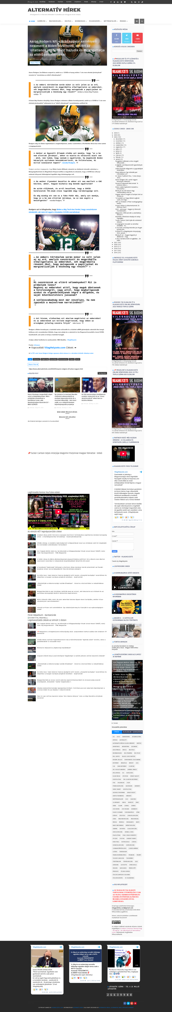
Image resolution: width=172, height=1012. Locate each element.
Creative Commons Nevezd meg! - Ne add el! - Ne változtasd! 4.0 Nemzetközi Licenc (127, 930)
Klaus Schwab (117, 812)
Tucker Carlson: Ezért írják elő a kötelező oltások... (128, 221)
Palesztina (116, 835)
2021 (115, 242)
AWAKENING (126, 736)
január (118, 159)
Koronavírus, (65, 59)
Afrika (115, 740)
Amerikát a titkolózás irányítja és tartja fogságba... (127, 217)
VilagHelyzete (71, 340)
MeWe (86, 2)
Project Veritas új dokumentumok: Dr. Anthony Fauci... (127, 206)
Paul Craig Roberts (129, 835)
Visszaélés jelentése (119, 727)
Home (33, 21)
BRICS (125, 750)
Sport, (71, 59)
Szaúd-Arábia (133, 848)
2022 (115, 137)
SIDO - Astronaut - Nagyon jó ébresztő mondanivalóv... (127, 210)
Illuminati (116, 802)
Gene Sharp (117, 789)
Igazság (133, 799)
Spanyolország (118, 845)
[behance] (135, 1)
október (118, 143)
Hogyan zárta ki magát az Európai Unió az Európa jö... (128, 195)
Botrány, (46, 59)
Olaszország (132, 828)
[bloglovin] (124, 1)
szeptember (119, 145)
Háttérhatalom (110, 21)
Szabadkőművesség (119, 848)
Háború (128, 796)
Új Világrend (129, 878)
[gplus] (117, 1)
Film (128, 782)
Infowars (37, 345)
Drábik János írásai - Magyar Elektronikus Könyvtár (125, 648)
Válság (115, 868)
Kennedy (134, 809)
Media (115, 822)
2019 (115, 246)
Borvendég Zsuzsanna (132, 759)
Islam (120, 805)
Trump (139, 855)
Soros (134, 842)
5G (113, 736)
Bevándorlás (80, 21)
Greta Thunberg (118, 796)
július (117, 149)
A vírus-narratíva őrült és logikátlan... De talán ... (128, 239)
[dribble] (128, 1)
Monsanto (130, 822)
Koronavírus (129, 812)
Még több (103, 373)
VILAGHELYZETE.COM (57, 1007)
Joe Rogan (125, 809)
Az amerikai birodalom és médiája (123, 646)
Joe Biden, (58, 59)
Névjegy (93, 2)
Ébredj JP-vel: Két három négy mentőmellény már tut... (124, 191)
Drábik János (132, 769)
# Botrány (36, 359)
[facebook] (110, 1)
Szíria (115, 851)
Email (101, 2)
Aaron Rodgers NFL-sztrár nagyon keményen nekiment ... (126, 180)
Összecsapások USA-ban (121, 874)
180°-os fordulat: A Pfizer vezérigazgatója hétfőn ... (128, 202)
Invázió (130, 802)
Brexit (131, 763)
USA (136, 861)
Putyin (122, 838)
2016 (115, 252)
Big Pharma (128, 753)
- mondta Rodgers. (68, 163)
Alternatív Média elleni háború (123, 743)
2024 (115, 133)
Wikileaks (123, 868)
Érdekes (123, 21)
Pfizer (115, 838)
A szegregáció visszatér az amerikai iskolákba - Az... (126, 225)
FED (114, 782)
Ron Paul (116, 842)
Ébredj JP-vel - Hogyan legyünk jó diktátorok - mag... (126, 236)
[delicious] (142, 1)
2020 (115, 244)
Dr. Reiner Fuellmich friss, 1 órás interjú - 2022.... (128, 177)
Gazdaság (129, 786)
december (119, 139)
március (118, 155)
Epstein (125, 776)
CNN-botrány (122, 766)
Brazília (124, 763)
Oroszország (117, 832)
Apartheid (116, 746)
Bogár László (117, 759)
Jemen (133, 805)
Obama (115, 828)
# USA (77, 359)
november (119, 141)
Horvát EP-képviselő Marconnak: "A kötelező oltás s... (126, 184)
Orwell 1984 (129, 832)
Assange (134, 746)
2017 (115, 250)
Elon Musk (116, 776)
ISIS (127, 799)
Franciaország (118, 786)
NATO (137, 822)
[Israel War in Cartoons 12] (38, 618)
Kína (137, 812)
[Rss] (142, 1003)
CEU (137, 763)
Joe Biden (116, 809)
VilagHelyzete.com (54, 347)
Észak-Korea (125, 871)
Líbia (114, 819)
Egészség (130, 773)
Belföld (132, 750)
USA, (75, 59)
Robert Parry (131, 838)
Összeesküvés (94, 21)
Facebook (52, 2)
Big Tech (85, 379)
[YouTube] (138, 1003)
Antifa (139, 743)
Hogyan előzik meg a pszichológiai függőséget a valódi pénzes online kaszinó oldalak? (71, 656)
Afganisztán (136, 736)
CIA (114, 766)
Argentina (125, 746)
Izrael (127, 805)
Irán (114, 805)
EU (57, 379)
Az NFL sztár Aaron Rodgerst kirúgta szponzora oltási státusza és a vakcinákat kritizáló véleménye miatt (61, 353)
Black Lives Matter (128, 756)
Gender (137, 786)
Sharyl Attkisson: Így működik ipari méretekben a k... (126, 173)
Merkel (121, 822)
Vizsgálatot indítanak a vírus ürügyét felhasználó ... (126, 162)
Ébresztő (132, 868)
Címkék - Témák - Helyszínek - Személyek (117, 732)
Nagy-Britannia (118, 825)
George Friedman (119, 792)
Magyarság (135, 819)
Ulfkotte (124, 865)
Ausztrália (116, 750)
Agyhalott (123, 740)
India (124, 802)
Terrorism (123, 851)
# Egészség (44, 359)
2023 (115, 135)
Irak (137, 802)
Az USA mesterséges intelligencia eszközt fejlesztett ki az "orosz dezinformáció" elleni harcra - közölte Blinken (93, 397)
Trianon (131, 855)
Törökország (128, 861)
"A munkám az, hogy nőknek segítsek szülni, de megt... (127, 199)
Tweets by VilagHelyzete (120, 561)
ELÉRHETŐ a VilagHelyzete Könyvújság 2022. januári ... (127, 232)
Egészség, (52, 59)
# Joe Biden (53, 359)
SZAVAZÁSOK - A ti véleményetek (137, 732)
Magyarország (55, 21)
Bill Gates (116, 756)
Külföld (68, 21)
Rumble (68, 2)
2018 (115, 248)
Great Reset (131, 792)
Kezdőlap (42, 2)
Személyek (41, 21)
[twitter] (114, 1)
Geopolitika (33, 379)
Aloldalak (127, 732)
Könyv (115, 815)
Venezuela (133, 865)
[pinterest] (121, 1)
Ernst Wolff (134, 776)
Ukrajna (115, 865)
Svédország (130, 845)
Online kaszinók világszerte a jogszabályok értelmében (129, 169)
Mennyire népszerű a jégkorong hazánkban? (54, 648)
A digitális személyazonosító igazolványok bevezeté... (128, 166)
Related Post (33, 373)
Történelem (117, 861)
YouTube (60, 2)
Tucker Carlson (118, 858)
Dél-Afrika (116, 773)
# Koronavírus (63, 359)
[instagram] (138, 1)
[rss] (131, 1)
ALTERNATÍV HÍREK (54, 10)
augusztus (119, 147)
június (118, 151)
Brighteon (78, 2)
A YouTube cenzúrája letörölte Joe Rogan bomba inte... (128, 228)
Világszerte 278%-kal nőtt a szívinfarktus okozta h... (128, 214)
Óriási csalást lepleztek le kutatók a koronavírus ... (126, 188)
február (118, 157)
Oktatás (122, 828)
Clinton (131, 766)
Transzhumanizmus (119, 855)
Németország (130, 825)
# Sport (71, 359)
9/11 (118, 736)
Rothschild (125, 842)
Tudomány (129, 858)
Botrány (116, 763)
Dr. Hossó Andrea (119, 769)
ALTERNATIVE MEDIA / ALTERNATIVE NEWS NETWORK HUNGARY (116, 1007)
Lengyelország (133, 815)
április (117, 153)
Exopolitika (117, 779)
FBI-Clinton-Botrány (130, 779)
